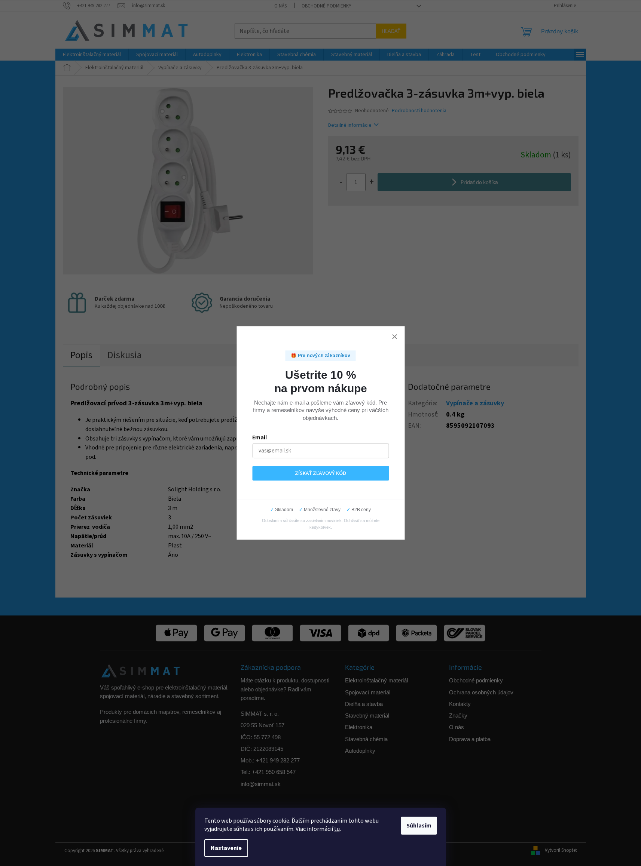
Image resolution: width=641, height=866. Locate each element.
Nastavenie (226, 848)
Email (259, 437)
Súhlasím (418, 826)
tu (337, 829)
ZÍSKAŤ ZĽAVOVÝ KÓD (320, 473)
